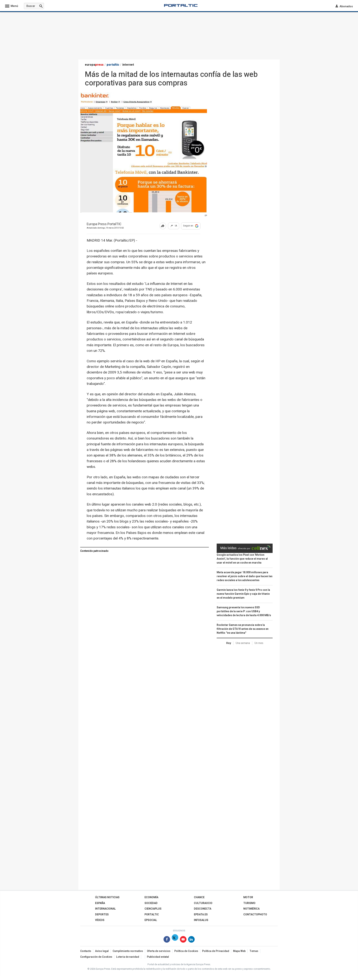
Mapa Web (239, 951)
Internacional (105, 909)
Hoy (228, 643)
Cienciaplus (153, 909)
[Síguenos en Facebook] (167, 940)
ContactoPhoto (255, 914)
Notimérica (251, 909)
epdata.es (201, 914)
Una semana (243, 643)
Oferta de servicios (158, 951)
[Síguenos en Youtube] (183, 940)
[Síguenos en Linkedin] (191, 940)
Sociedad (151, 903)
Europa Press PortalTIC (104, 224)
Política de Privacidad (215, 951)
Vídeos (99, 920)
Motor (248, 897)
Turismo (249, 903)
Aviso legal (102, 951)
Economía (151, 897)
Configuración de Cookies (96, 957)
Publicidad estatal (158, 957)
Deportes (102, 914)
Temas (253, 951)
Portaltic (152, 914)
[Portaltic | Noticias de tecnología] (181, 5)
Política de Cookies (186, 951)
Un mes (259, 643)
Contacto (85, 951)
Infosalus (201, 920)
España (100, 903)
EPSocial (151, 920)
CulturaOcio (203, 903)
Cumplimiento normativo (128, 951)
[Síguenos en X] (175, 940)
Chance (199, 897)
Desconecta (202, 909)
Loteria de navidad (127, 957)
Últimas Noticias (107, 897)
